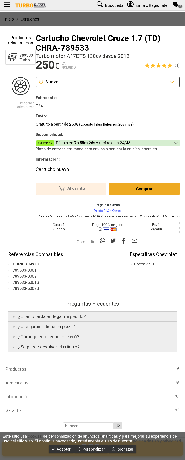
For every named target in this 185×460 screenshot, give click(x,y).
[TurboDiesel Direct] (30, 5)
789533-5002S (26, 288)
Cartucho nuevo (52, 169)
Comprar (144, 188)
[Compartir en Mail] (134, 241)
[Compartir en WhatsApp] (103, 241)
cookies (35, 436)
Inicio (9, 19)
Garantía (13, 410)
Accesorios (16, 383)
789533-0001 (25, 270)
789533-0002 (25, 276)
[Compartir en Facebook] (124, 241)
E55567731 (144, 264)
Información (17, 396)
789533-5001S (26, 282)
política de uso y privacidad (157, 441)
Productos (15, 369)
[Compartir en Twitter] (114, 241)
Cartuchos (30, 19)
